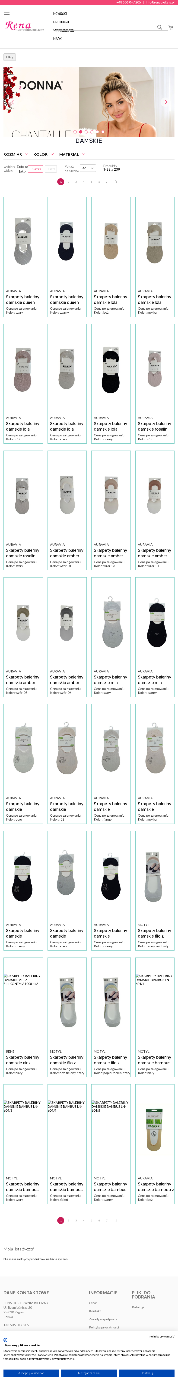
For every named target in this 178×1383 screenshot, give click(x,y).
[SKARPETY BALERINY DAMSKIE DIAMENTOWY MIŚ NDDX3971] (23, 749)
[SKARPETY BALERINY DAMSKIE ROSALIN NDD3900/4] (155, 369)
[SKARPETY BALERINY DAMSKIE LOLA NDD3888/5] (111, 369)
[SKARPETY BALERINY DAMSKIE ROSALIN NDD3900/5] (23, 496)
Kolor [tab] (41, 154)
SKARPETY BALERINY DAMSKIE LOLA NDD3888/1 (110, 302)
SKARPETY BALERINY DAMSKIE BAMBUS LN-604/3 (22, 1190)
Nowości (60, 14)
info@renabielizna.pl (160, 2)
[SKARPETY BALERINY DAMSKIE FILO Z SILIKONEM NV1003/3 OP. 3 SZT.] (67, 1003)
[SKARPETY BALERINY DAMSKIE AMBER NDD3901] (67, 496)
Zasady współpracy (103, 1319)
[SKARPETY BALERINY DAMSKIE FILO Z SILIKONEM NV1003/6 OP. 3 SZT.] (155, 876)
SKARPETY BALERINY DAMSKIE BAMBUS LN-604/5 (110, 1190)
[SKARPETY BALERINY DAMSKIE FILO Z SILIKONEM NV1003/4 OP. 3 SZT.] (111, 1003)
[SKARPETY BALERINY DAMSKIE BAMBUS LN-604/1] (155, 1003)
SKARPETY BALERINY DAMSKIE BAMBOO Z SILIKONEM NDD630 (156, 1190)
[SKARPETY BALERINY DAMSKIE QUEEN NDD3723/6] (67, 242)
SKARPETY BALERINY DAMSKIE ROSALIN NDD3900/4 (154, 429)
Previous (12, 102)
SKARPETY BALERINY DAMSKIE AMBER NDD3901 (66, 556)
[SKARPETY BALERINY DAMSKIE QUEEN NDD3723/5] (23, 242)
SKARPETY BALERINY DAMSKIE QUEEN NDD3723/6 (66, 302)
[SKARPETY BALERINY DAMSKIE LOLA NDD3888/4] (67, 369)
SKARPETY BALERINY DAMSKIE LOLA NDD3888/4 (66, 429)
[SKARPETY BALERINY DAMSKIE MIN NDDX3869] (111, 623)
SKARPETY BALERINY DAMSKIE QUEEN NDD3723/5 (22, 302)
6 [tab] (103, 131)
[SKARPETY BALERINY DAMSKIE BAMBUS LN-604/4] (67, 1129)
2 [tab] (80, 131)
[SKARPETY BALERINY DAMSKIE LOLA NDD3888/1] (111, 242)
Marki (57, 39)
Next (165, 102)
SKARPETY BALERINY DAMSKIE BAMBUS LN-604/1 (154, 1063)
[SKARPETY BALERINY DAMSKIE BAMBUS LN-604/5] (111, 1129)
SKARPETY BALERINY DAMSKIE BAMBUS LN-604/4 (66, 1190)
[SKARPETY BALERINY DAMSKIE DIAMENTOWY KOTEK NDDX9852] (67, 876)
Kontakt (95, 1311)
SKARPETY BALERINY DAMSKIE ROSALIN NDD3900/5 (22, 556)
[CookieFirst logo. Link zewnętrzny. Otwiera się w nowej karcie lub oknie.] (5, 1340)
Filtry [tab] (9, 57)
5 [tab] (97, 131)
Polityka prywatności (162, 1336)
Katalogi (138, 1307)
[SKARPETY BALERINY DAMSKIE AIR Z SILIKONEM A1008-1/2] (23, 1003)
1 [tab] (75, 131)
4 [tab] (91, 131)
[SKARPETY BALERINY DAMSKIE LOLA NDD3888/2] (155, 242)
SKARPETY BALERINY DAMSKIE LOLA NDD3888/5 (110, 429)
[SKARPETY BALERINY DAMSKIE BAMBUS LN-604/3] (23, 1129)
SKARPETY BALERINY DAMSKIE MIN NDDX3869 (110, 683)
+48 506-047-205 (16, 1325)
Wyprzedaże (63, 30)
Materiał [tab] (69, 154)
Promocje (61, 22)
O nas (93, 1303)
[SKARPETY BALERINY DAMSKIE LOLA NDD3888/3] (23, 369)
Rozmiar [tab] (12, 154)
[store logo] (24, 26)
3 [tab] (86, 131)
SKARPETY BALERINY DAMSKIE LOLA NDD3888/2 (154, 302)
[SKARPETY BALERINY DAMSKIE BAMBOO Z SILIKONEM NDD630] (155, 1129)
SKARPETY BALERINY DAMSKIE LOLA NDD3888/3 (22, 429)
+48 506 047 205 (128, 2)
